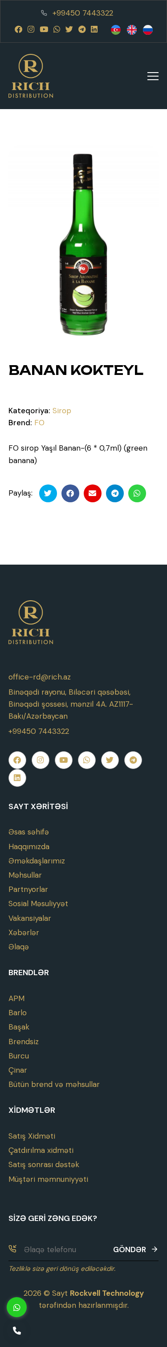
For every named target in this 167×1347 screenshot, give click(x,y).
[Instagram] (31, 29)
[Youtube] (44, 29)
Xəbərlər (23, 932)
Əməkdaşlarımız (36, 861)
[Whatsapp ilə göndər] (137, 493)
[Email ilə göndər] (93, 493)
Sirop (62, 410)
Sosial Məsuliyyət (38, 903)
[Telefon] (17, 1330)
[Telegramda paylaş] (115, 493)
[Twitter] (69, 29)
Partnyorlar (28, 889)
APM (16, 998)
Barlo (17, 1012)
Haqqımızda (28, 846)
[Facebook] (18, 29)
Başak (18, 1027)
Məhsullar (25, 875)
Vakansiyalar (29, 918)
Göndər (129, 1249)
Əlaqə (18, 947)
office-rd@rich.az (39, 677)
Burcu (18, 1056)
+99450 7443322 (83, 13)
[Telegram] (82, 29)
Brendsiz (23, 1041)
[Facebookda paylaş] (70, 493)
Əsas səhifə (28, 832)
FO (39, 422)
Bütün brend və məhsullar (54, 1084)
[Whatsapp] (56, 29)
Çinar (17, 1070)
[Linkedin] (94, 29)
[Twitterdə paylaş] (48, 493)
